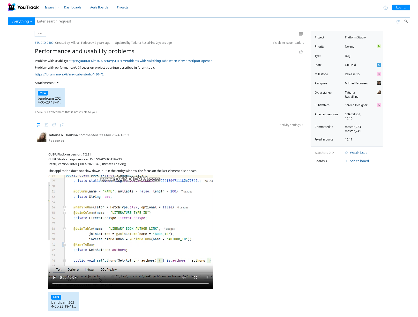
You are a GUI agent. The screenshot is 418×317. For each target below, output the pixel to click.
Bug (347, 56)
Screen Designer (356, 105)
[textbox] (218, 21)
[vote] (301, 52)
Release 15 (352, 74)
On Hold (350, 65)
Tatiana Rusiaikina (351, 94)
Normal (350, 46)
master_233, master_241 (353, 129)
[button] (31, 43)
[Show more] (40, 34)
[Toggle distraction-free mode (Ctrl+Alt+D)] (301, 34)
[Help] (385, 7)
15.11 (348, 139)
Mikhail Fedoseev (356, 83)
